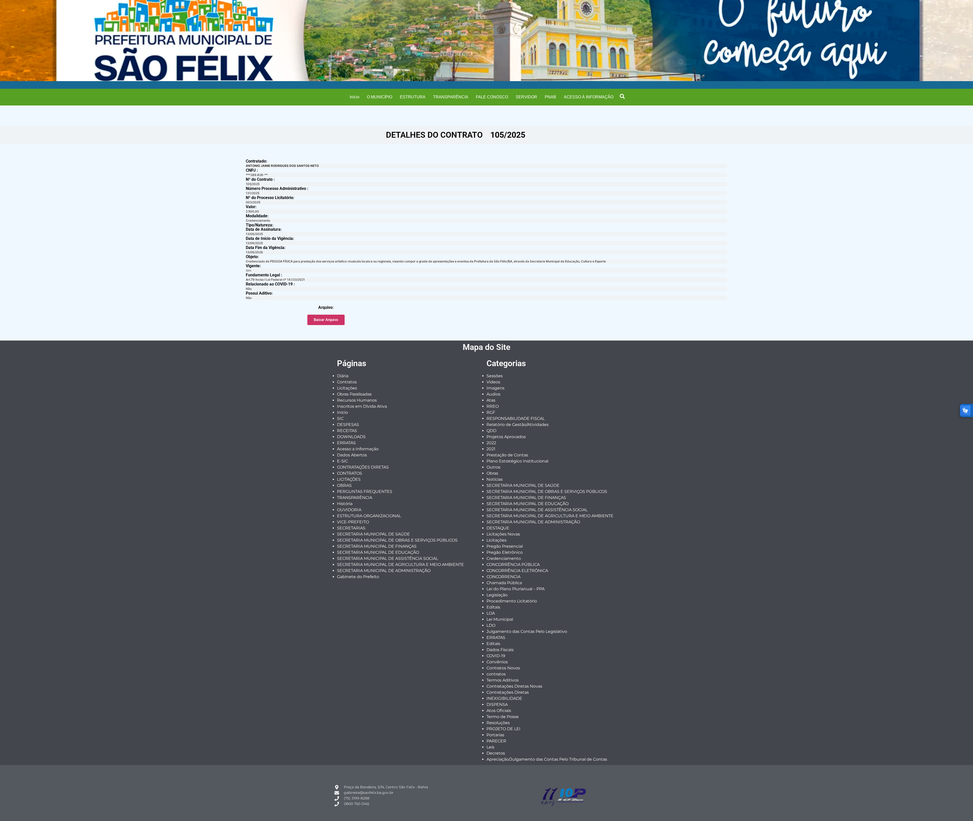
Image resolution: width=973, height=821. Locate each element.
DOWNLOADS (351, 436)
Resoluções (498, 722)
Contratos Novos (503, 668)
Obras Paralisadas (354, 394)
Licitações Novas (503, 534)
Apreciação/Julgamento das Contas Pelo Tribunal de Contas (546, 759)
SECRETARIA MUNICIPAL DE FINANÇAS (377, 546)
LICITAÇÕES (349, 479)
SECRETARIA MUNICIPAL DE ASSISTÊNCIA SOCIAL (387, 558)
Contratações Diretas (507, 692)
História (344, 503)
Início (354, 97)
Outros (493, 467)
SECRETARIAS (351, 528)
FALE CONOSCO (492, 97)
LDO (490, 625)
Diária (342, 375)
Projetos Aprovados (506, 436)
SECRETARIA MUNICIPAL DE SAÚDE (373, 534)
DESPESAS (348, 424)
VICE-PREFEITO (353, 522)
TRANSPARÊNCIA (450, 97)
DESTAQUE (497, 528)
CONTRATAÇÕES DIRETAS (363, 467)
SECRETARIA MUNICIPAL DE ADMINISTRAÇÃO (384, 570)
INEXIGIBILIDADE (504, 698)
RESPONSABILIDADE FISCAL (515, 418)
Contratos (347, 382)
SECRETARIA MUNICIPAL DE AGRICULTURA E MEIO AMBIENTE (400, 564)
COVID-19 (495, 655)
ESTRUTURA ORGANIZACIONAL (369, 515)
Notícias (494, 479)
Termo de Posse (502, 716)
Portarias (495, 735)
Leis (490, 747)
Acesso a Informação (358, 449)
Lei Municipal (499, 619)
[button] (622, 96)
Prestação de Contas (507, 455)
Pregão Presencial (504, 546)
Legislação (497, 595)
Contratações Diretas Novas (514, 686)
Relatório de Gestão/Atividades (517, 424)
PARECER (496, 741)
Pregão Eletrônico (504, 552)
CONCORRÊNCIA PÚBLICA (513, 564)
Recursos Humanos (357, 400)
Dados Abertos (352, 455)
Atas (490, 400)
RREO (492, 406)
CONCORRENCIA (503, 576)
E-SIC (342, 461)
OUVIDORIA (349, 509)
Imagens (495, 388)
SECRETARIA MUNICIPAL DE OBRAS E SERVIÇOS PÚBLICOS (397, 540)
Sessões (494, 375)
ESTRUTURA (412, 97)
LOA (490, 613)
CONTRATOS (349, 473)
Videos (493, 382)
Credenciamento (503, 558)
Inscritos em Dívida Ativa (362, 406)
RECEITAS (347, 430)
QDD (491, 430)
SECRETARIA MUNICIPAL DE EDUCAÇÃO (378, 552)
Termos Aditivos (502, 680)
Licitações (347, 388)
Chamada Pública (504, 582)
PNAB (550, 97)
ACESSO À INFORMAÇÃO (588, 97)
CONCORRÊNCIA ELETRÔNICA (517, 570)
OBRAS (344, 485)
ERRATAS (346, 442)
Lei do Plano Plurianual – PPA (515, 588)
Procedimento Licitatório (511, 601)
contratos (496, 674)
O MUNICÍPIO (379, 97)
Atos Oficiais (498, 710)
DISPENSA (497, 704)
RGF (490, 412)
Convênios (497, 661)
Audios (493, 394)
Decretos (495, 753)
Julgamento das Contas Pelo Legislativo (526, 631)
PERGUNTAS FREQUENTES (364, 491)
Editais (493, 607)
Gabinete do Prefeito (358, 576)
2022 (491, 442)
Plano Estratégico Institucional (517, 461)
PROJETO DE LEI (503, 728)
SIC (340, 418)
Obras (492, 473)
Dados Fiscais (500, 649)
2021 (490, 449)
